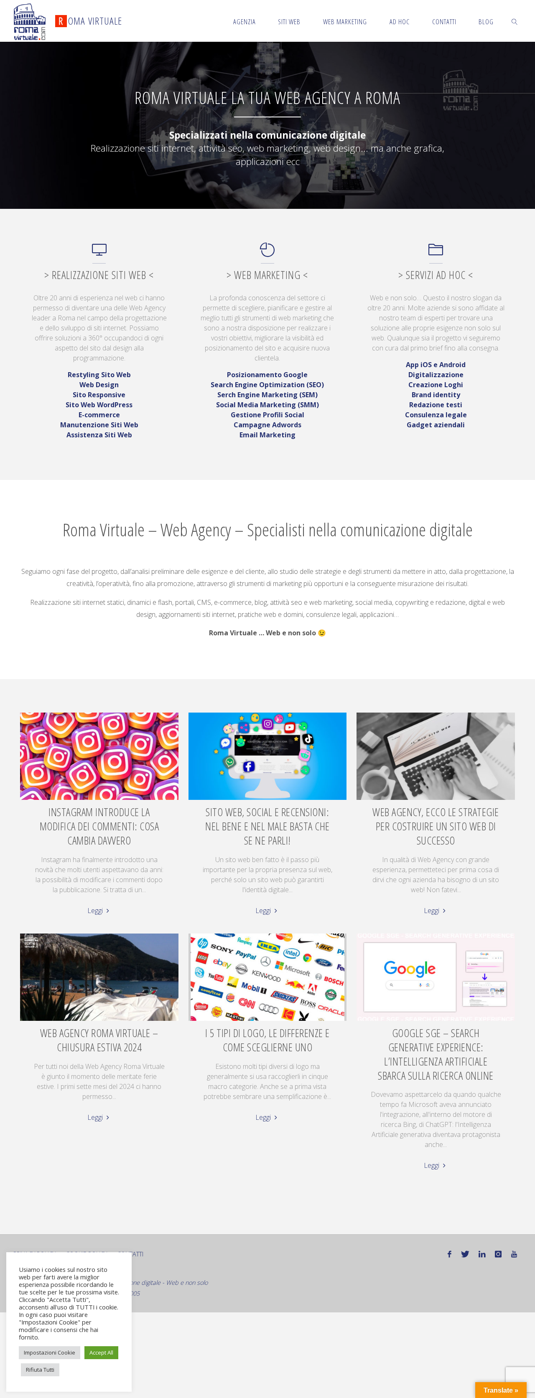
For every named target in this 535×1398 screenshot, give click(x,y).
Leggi (95, 910)
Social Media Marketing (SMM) (267, 404)
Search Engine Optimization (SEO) (267, 384)
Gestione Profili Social (267, 414)
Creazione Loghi (435, 384)
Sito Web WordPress (99, 404)
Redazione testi (435, 404)
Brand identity (436, 394)
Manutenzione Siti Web (99, 424)
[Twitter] (465, 1254)
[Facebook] (449, 1254)
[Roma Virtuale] (29, 20)
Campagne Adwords (267, 424)
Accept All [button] (101, 1352)
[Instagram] (498, 1254)
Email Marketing (267, 434)
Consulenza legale (436, 414)
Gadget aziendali (436, 424)
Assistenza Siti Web (99, 434)
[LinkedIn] (482, 1254)
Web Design (99, 384)
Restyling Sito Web (99, 374)
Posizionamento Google (267, 374)
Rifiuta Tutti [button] (40, 1369)
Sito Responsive (99, 394)
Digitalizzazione (436, 374)
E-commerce (99, 414)
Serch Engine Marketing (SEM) (267, 394)
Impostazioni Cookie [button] (49, 1352)
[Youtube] (514, 1254)
